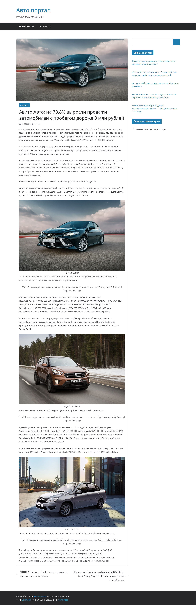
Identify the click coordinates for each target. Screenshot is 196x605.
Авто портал (33, 10)
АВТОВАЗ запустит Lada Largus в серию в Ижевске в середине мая (43, 574)
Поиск (176, 42)
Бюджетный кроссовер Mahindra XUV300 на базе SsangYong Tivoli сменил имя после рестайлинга (99, 576)
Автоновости (26, 26)
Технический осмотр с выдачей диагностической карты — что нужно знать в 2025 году (154, 108)
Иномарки (44, 26)
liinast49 (37, 124)
